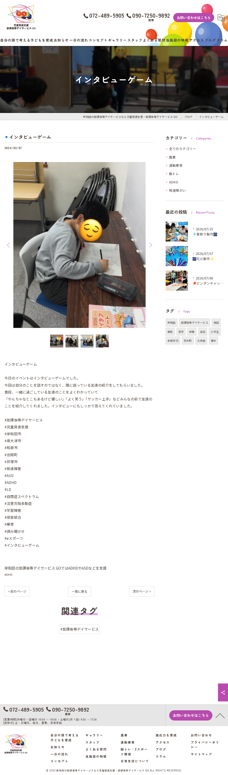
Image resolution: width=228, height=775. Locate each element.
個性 (170, 331)
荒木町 (188, 340)
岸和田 (171, 322)
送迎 (202, 331)
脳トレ (174, 173)
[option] (79, 245)
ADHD (8, 574)
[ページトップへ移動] (220, 715)
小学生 (215, 331)
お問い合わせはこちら (194, 17)
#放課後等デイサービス (79, 629)
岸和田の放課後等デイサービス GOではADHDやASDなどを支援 (55, 568)
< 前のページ (17, 591)
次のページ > (142, 591)
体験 (191, 331)
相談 (216, 322)
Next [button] (150, 244)
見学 (181, 331)
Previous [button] (8, 244)
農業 (172, 157)
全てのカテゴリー (182, 148)
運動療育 (176, 165)
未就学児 (172, 340)
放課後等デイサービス (194, 322)
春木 (213, 340)
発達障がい (177, 190)
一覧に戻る (80, 591)
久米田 (201, 340)
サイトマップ (201, 754)
